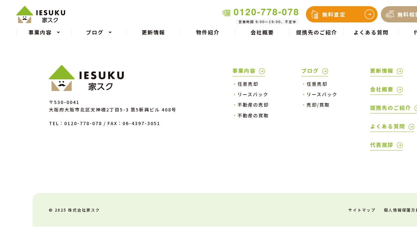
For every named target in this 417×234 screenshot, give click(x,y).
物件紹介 (208, 32)
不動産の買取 (250, 115)
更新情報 (153, 32)
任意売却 (245, 84)
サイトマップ (362, 210)
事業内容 (244, 70)
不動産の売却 (250, 104)
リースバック (250, 94)
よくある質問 (371, 32)
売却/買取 (315, 104)
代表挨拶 (382, 145)
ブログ (310, 70)
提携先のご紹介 (316, 32)
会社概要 (262, 32)
